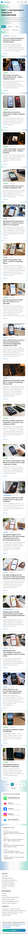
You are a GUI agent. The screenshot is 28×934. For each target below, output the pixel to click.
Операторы (6, 30)
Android (10, 26)
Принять (14, 930)
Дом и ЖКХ (5, 876)
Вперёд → (14, 788)
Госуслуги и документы (8, 886)
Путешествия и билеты (8, 882)
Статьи (4, 887)
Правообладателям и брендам (10, 897)
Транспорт (15, 30)
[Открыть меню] (25, 2)
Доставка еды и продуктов (9, 880)
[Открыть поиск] (18, 2)
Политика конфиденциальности (10, 901)
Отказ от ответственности (9, 903)
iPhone (17, 26)
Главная (3, 6)
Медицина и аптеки (7, 878)
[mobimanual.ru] (5, 2)
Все (4, 26)
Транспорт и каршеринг (8, 884)
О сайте (4, 893)
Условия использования (8, 899)
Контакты (4, 895)
